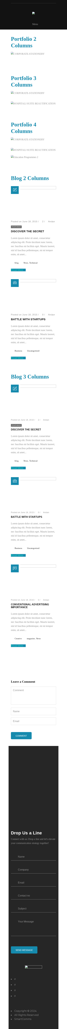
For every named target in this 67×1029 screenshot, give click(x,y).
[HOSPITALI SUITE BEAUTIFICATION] (55, 103)
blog (17, 263)
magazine (31, 638)
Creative (18, 638)
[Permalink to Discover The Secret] (33, 188)
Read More (17, 270)
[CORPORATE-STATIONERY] (55, 54)
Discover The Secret (27, 231)
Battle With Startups (28, 319)
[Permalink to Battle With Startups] (33, 281)
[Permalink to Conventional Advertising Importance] (33, 566)
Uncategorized (33, 351)
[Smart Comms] (33, 13)
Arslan (51, 221)
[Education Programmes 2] (55, 157)
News (26, 263)
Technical (33, 263)
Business (18, 351)
